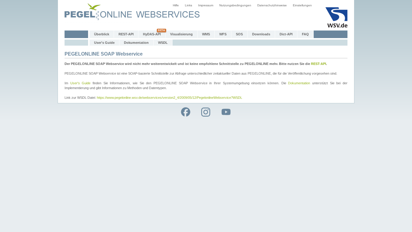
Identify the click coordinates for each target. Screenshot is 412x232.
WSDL (163, 42)
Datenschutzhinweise (272, 5)
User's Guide (104, 42)
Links (188, 5)
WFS (223, 34)
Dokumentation (136, 42)
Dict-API (286, 34)
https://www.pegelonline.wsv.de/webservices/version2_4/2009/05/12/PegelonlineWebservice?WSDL (169, 97)
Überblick (101, 34)
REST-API (126, 34)
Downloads (261, 34)
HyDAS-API (152, 34)
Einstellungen (302, 5)
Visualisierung (181, 34)
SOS (239, 34)
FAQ (305, 34)
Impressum (205, 5)
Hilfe (176, 5)
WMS (206, 34)
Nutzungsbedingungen (235, 5)
